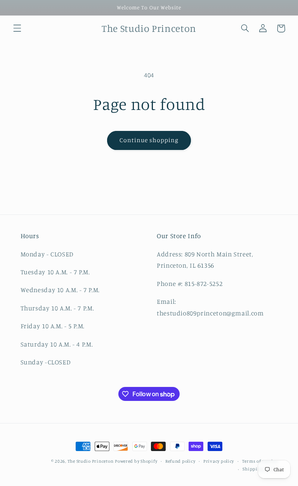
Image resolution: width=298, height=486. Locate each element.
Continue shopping (149, 140)
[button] (17, 28)
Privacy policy (218, 461)
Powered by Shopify (136, 461)
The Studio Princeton (91, 461)
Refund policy (180, 461)
